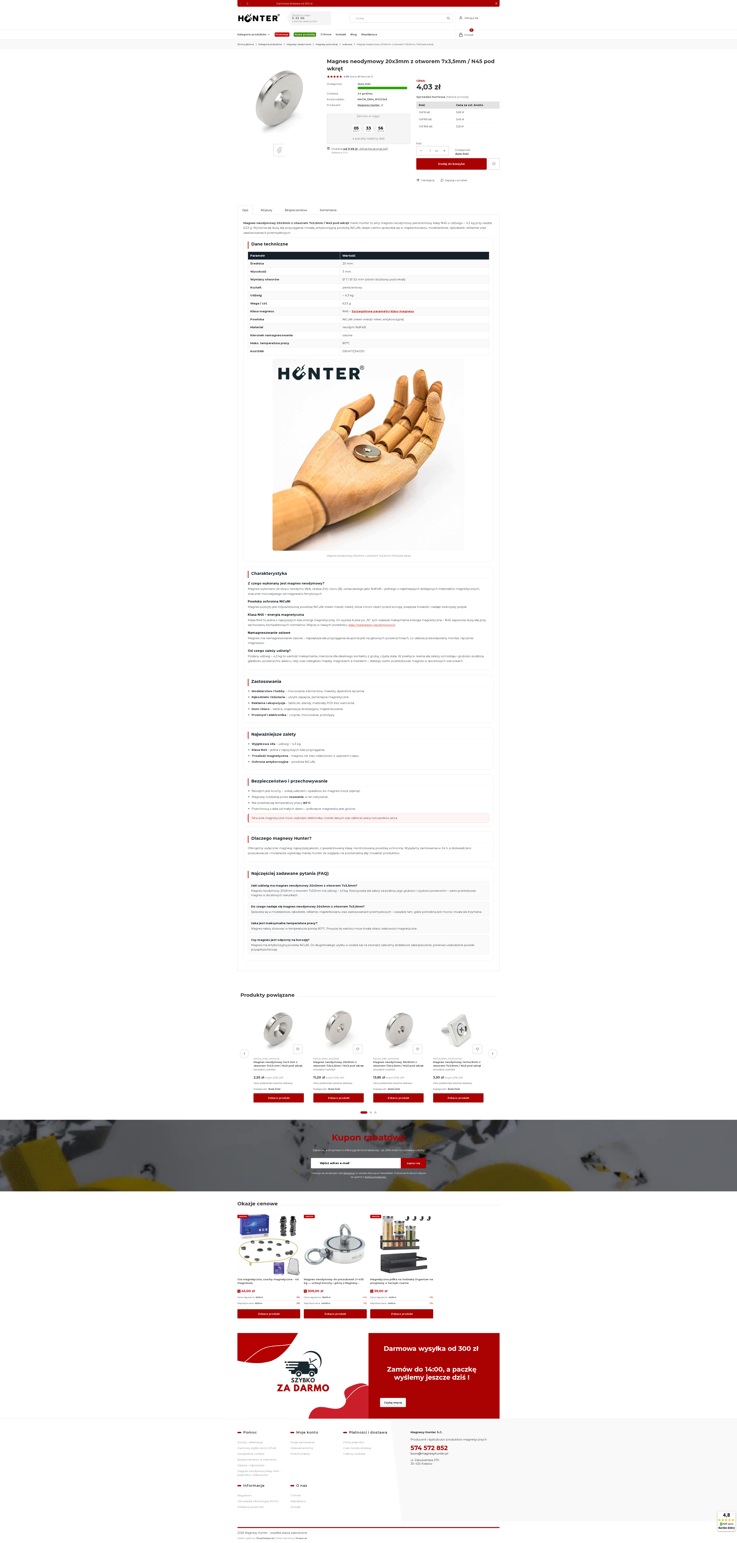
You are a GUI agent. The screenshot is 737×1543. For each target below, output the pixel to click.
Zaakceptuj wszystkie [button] (436, 791)
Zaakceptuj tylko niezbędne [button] (359, 791)
